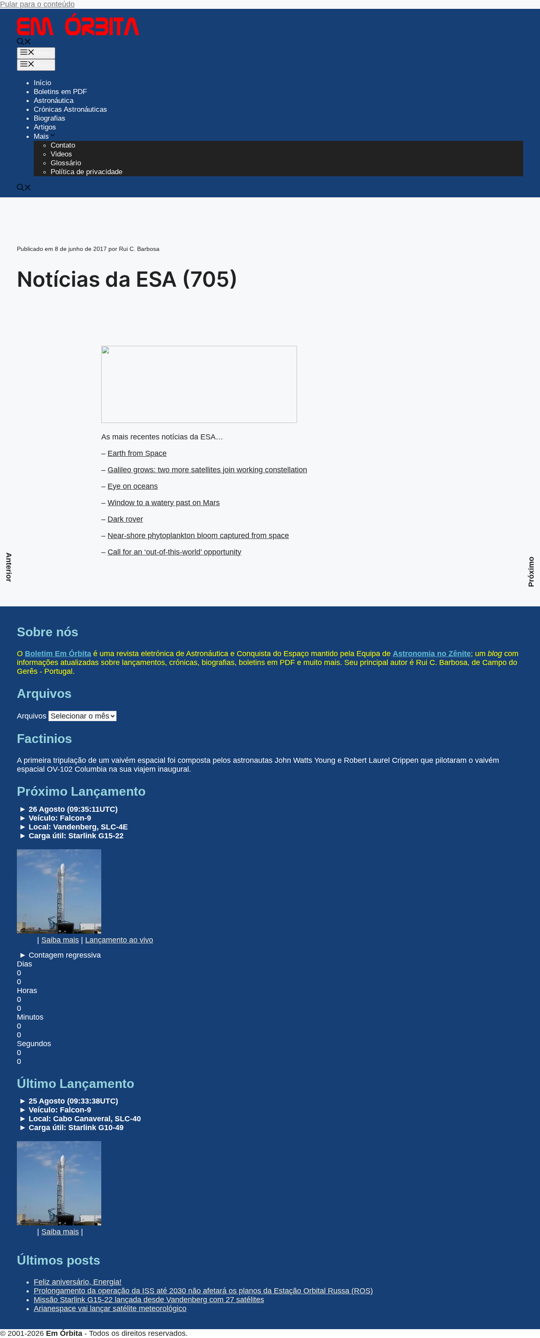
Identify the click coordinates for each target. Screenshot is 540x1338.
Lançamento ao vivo (119, 940)
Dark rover (125, 519)
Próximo (531, 572)
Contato (63, 145)
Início (42, 83)
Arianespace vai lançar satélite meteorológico (110, 1308)
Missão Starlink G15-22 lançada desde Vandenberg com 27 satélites (149, 1299)
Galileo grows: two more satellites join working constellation (207, 470)
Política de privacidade (86, 172)
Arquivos (31, 716)
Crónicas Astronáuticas (70, 109)
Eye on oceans (133, 486)
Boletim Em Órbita (58, 653)
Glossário (66, 163)
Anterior (9, 567)
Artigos (45, 127)
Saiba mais (60, 940)
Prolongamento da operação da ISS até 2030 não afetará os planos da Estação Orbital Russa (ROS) (203, 1291)
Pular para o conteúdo (37, 4)
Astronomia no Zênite (432, 653)
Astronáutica (53, 101)
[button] (24, 43)
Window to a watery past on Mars (164, 502)
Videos (61, 154)
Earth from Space (137, 453)
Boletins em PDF (60, 92)
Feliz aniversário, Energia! (78, 1282)
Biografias (49, 118)
